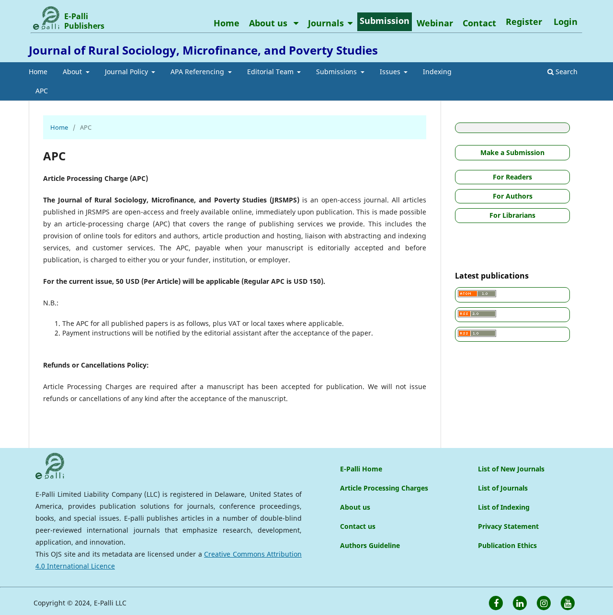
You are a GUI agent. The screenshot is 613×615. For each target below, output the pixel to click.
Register (524, 21)
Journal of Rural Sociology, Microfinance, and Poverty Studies (203, 50)
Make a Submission (512, 152)
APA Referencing (198, 71)
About (73, 71)
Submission (384, 20)
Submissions (337, 71)
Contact (479, 23)
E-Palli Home (361, 468)
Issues (391, 71)
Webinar (435, 23)
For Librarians (512, 215)
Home (38, 71)
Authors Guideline (370, 545)
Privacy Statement (508, 526)
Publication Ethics (507, 545)
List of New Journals (511, 468)
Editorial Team (271, 71)
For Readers (512, 176)
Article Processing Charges (384, 487)
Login (566, 21)
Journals (326, 23)
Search (566, 71)
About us (269, 23)
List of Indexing (504, 507)
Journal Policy (127, 71)
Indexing (437, 71)
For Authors (513, 196)
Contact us (357, 526)
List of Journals (503, 487)
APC (41, 90)
